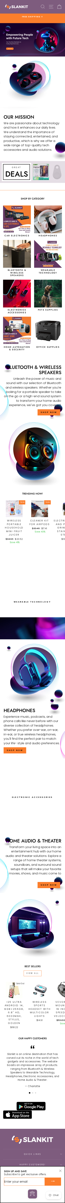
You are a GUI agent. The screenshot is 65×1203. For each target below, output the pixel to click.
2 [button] (33, 1093)
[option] (32, 16)
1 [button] (30, 1093)
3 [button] (36, 1093)
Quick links (32, 1154)
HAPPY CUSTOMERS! (33, 1164)
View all (32, 973)
